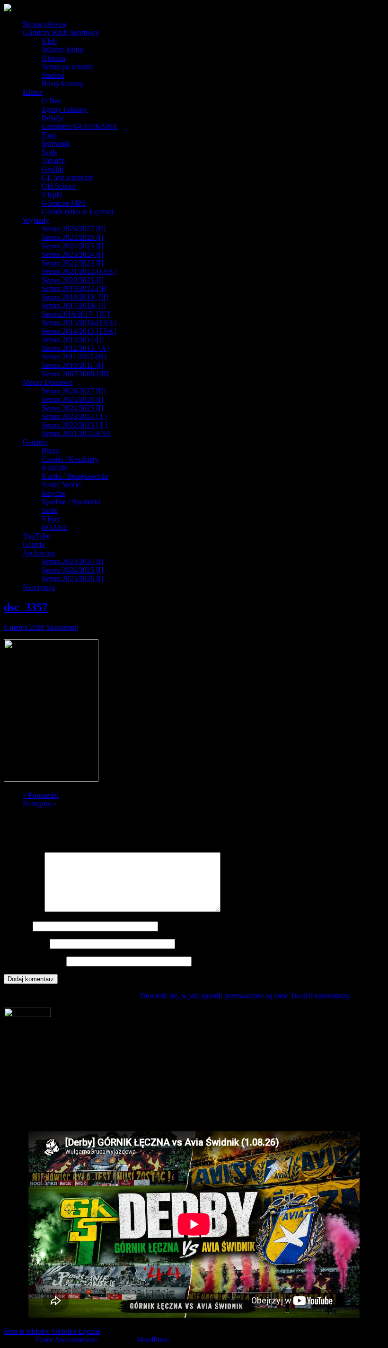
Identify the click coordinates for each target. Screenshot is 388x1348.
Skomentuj (62, 627)
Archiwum (39, 553)
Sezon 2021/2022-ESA (76, 433)
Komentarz (23, 909)
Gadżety (35, 442)
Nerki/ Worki (61, 485)
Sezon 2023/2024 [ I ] (74, 416)
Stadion (53, 75)
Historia (53, 58)
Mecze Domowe (47, 382)
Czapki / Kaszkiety (70, 459)
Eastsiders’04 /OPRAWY (80, 126)
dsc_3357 (26, 607)
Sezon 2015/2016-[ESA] (79, 323)
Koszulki (55, 468)
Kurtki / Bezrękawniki (75, 476)
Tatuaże (53, 160)
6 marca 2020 (24, 627)
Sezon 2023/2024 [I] (72, 254)
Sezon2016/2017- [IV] (75, 314)
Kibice (33, 92)
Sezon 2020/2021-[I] (73, 280)
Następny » (40, 804)
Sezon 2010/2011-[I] (72, 365)
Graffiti (52, 169)
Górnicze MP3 (64, 203)
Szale (50, 152)
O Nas (51, 101)
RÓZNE (55, 527)
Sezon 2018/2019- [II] (75, 297)
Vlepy (51, 519)
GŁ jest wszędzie (67, 177)
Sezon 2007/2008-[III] (75, 374)
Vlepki (52, 195)
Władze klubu (62, 50)
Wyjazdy (36, 220)
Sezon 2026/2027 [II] (74, 229)
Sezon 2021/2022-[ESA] (79, 271)
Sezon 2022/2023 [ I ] (74, 425)
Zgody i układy (65, 109)
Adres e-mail (26, 943)
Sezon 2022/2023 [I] (72, 263)
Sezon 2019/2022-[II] (74, 288)
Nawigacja (39, 587)
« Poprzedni (41, 795)
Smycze (53, 493)
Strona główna (44, 24)
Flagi (49, 135)
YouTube (36, 536)
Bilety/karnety (63, 84)
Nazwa (17, 926)
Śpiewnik (56, 143)
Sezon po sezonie (68, 67)
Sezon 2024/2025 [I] (72, 246)
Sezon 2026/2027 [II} (74, 391)
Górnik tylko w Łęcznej (77, 212)
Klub (49, 41)
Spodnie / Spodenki (71, 502)
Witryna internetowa (34, 961)
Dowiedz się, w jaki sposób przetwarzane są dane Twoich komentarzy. (245, 996)
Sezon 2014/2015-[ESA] (79, 331)
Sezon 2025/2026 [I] (72, 237)
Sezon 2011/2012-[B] (74, 357)
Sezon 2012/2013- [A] (75, 348)
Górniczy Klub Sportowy (61, 32)
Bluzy (51, 450)
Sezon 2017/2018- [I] (74, 305)
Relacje (53, 118)
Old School (59, 186)
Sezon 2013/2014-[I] (73, 340)
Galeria (33, 544)
